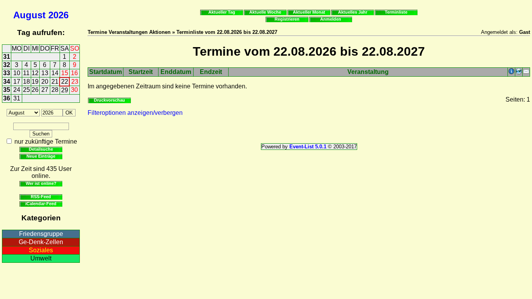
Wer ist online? (41, 183)
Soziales (41, 250)
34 (6, 81)
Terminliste (396, 12)
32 (6, 65)
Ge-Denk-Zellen (41, 242)
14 (54, 73)
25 (26, 89)
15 (64, 73)
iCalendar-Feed (40, 203)
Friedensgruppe (41, 233)
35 (6, 89)
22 (64, 81)
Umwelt (40, 258)
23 (74, 81)
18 (26, 81)
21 (54, 81)
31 (6, 56)
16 (74, 73)
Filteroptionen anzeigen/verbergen (135, 112)
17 (16, 81)
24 (16, 89)
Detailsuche (41, 149)
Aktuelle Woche (265, 12)
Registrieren (287, 19)
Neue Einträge (40, 156)
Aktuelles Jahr (352, 12)
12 (35, 73)
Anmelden (330, 19)
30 (74, 89)
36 (6, 98)
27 (44, 89)
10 (16, 73)
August (29, 15)
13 (44, 73)
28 (54, 89)
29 (64, 90)
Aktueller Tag (221, 12)
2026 (58, 15)
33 (6, 73)
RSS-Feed (41, 196)
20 (44, 81)
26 (35, 89)
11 (26, 73)
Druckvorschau (109, 100)
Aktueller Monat (309, 12)
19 (35, 81)
